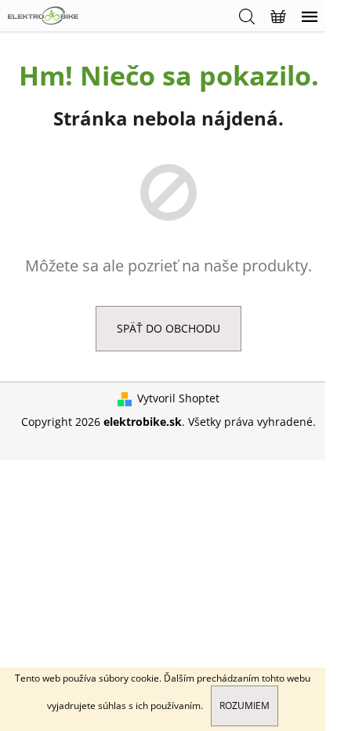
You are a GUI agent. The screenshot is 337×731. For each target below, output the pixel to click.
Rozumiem (244, 705)
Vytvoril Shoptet (178, 398)
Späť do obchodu (168, 328)
